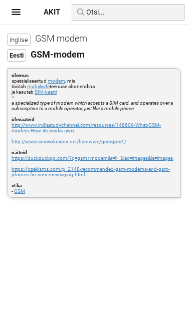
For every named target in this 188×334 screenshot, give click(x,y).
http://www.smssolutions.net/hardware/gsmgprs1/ (69, 141)
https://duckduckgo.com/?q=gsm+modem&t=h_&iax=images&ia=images (92, 158)
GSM (19, 191)
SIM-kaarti (46, 92)
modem (56, 81)
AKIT (52, 12)
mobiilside (38, 86)
